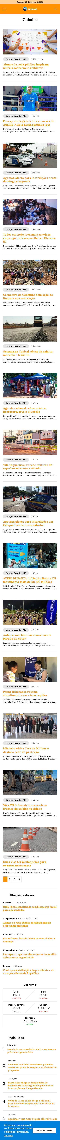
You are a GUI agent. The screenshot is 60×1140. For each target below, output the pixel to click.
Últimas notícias (21, 895)
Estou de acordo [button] (44, 1130)
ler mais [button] (8, 1135)
